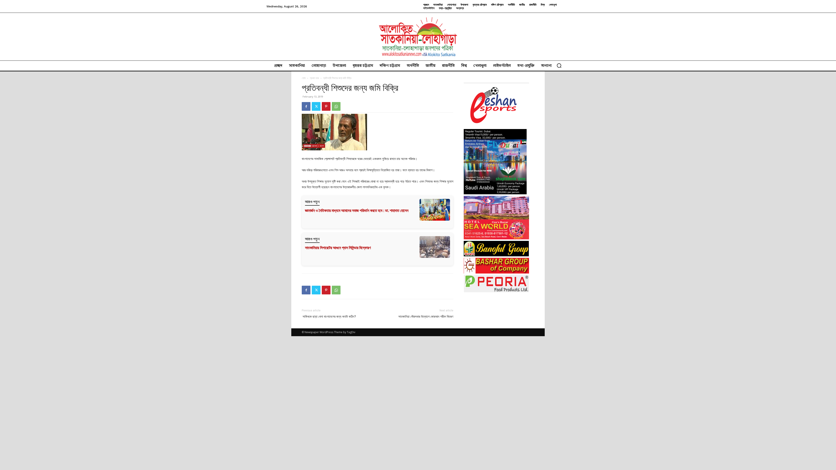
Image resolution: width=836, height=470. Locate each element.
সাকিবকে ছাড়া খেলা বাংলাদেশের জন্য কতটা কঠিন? (329, 317)
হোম (304, 78)
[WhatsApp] (336, 106)
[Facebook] (306, 106)
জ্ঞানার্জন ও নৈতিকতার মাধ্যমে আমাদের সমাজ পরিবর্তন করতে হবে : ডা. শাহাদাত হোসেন (356, 210)
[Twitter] (316, 106)
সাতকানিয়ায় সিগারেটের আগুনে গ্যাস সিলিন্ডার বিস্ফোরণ (338, 247)
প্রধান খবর (314, 78)
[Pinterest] (326, 106)
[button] (559, 65)
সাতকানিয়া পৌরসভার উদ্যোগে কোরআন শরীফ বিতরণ (425, 317)
